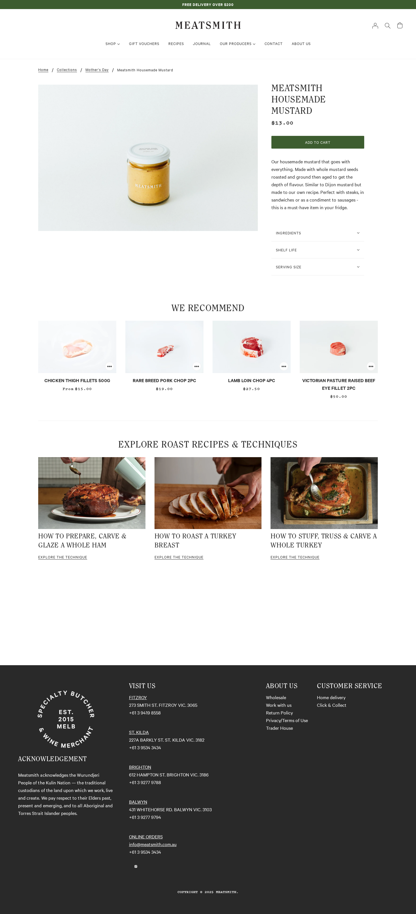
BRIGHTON (140, 767)
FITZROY (138, 697)
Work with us (278, 705)
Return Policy (279, 712)
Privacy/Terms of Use (287, 720)
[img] (129, 866)
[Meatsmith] (208, 24)
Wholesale (276, 697)
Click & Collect (331, 705)
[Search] (388, 25)
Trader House (279, 728)
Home (43, 69)
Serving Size (288, 266)
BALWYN (138, 802)
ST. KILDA (139, 732)
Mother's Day (97, 69)
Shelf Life (286, 249)
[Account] (375, 25)
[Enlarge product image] (148, 158)
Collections (67, 69)
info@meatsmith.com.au (153, 844)
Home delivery (331, 697)
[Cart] (400, 25)
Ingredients (288, 232)
